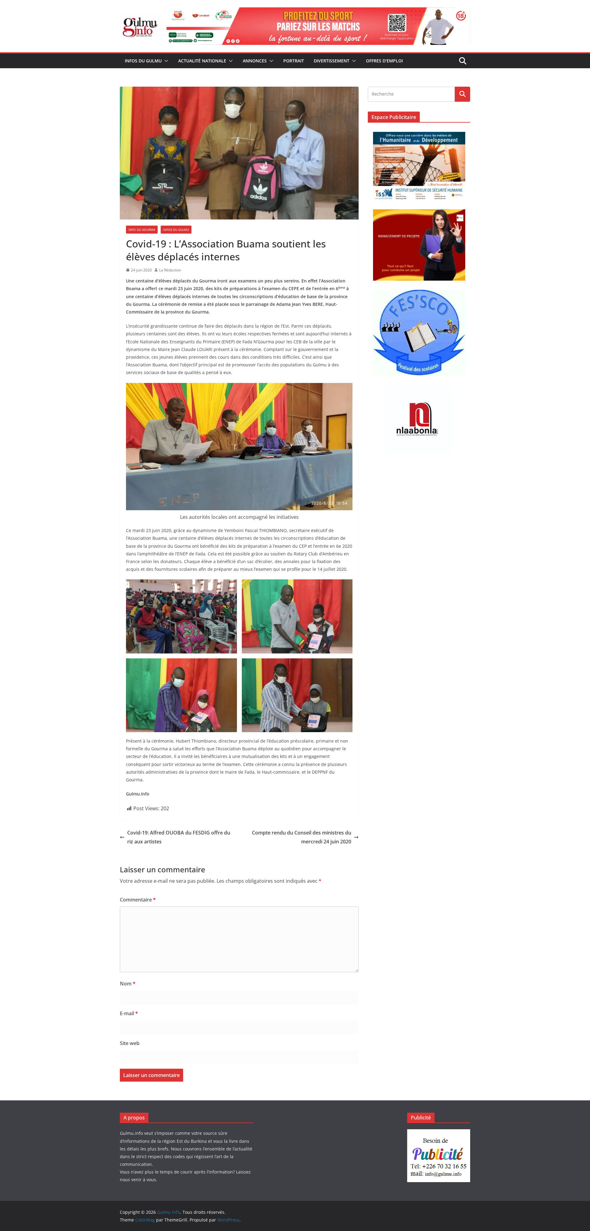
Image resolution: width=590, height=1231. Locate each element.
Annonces (255, 61)
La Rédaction (170, 270)
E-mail (129, 1013)
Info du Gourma (141, 229)
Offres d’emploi (384, 61)
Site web (130, 1043)
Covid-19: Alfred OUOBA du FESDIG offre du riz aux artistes (178, 837)
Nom (128, 983)
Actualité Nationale (202, 61)
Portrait (293, 61)
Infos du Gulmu (143, 61)
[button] (165, 61)
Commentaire (138, 899)
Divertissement (331, 61)
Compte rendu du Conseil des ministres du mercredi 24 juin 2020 (301, 837)
